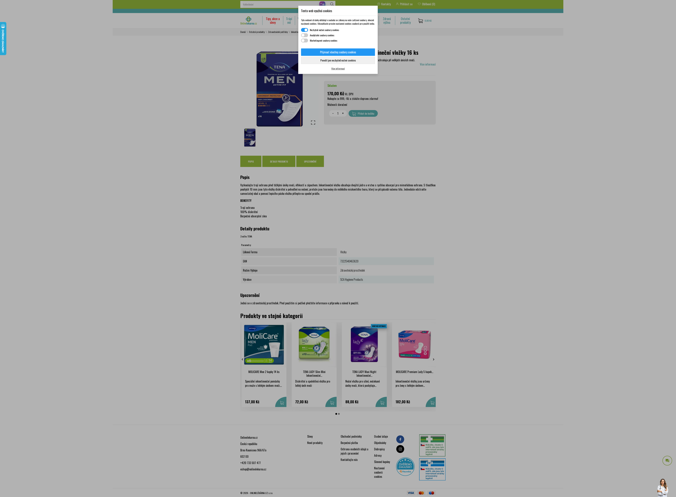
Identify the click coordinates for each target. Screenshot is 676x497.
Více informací (338, 68)
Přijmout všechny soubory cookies (338, 52)
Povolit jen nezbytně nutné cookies (338, 60)
